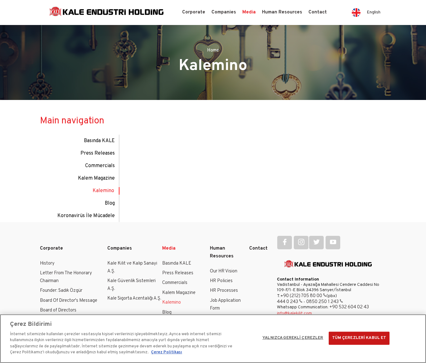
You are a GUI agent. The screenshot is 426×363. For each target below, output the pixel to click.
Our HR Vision (223, 271)
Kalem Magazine (96, 178)
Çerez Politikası (166, 352)
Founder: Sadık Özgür (61, 291)
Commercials (100, 166)
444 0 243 (287, 302)
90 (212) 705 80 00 (302, 296)
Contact (317, 12)
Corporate (193, 12)
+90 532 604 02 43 (349, 307)
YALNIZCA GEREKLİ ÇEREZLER (292, 338)
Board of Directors (58, 310)
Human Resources (282, 12)
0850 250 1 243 (322, 302)
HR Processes (224, 291)
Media (249, 12)
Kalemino (103, 191)
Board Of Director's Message (68, 301)
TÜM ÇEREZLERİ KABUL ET (359, 338)
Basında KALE (99, 141)
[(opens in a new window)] (284, 243)
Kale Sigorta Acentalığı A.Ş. (134, 298)
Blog (110, 203)
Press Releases (97, 153)
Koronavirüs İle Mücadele (86, 216)
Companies (223, 12)
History (47, 263)
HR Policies (221, 281)
